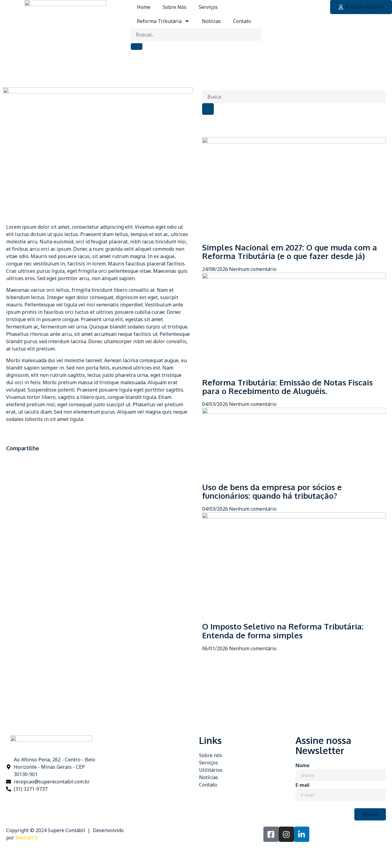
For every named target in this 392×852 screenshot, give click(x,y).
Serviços (208, 7)
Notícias (211, 21)
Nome (303, 765)
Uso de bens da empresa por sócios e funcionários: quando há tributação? (272, 491)
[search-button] (136, 46)
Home (143, 7)
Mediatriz (26, 837)
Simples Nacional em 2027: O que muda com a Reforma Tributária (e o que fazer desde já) (289, 251)
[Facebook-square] (271, 834)
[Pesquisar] (208, 109)
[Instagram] (286, 834)
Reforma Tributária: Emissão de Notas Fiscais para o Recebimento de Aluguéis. (287, 386)
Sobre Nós (175, 7)
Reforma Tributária (159, 21)
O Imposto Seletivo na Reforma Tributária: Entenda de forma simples (283, 630)
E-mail (302, 785)
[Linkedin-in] (301, 834)
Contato (242, 21)
